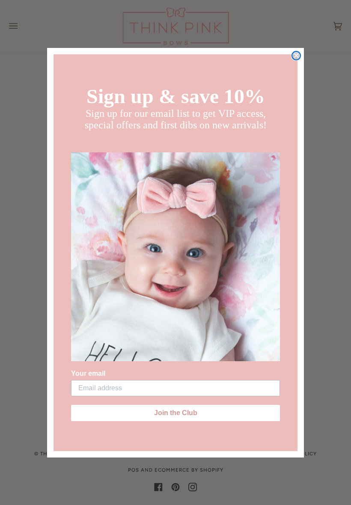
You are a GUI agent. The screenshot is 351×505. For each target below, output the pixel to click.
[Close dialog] (296, 55)
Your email (88, 373)
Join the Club (175, 412)
